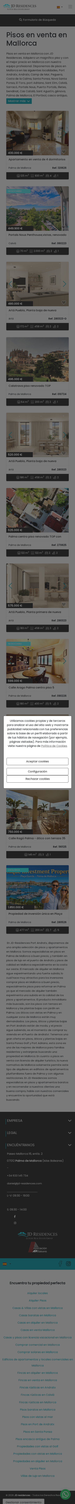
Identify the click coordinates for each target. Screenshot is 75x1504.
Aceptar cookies (37, 761)
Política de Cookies (54, 746)
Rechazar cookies (37, 779)
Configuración (37, 772)
